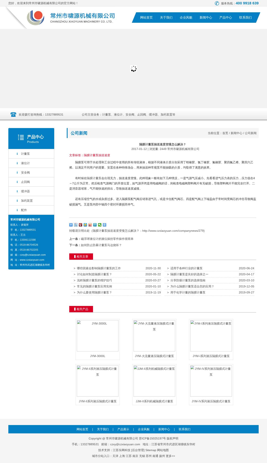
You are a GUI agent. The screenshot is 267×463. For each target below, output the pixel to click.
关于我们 (166, 17)
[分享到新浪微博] (90, 224)
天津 (115, 456)
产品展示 (123, 429)
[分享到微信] (100, 224)
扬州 (162, 456)
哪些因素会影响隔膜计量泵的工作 (97, 268)
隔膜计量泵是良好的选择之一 (187, 274)
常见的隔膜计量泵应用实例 (93, 286)
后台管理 (138, 450)
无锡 (142, 456)
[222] (133, 68)
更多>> (170, 456)
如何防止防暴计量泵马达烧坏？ (101, 245)
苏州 (149, 456)
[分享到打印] (104, 224)
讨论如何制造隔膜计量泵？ (93, 274)
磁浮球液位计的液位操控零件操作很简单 (107, 238)
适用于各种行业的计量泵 (185, 268)
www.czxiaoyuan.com (32, 259)
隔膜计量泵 (94, 178)
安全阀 (25, 172)
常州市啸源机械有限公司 (183, 149)
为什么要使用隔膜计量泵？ (93, 292)
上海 (122, 456)
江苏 (129, 456)
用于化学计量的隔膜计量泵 (186, 292)
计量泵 (25, 153)
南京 (135, 456)
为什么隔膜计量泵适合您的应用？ (190, 286)
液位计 (25, 163)
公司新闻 (251, 133)
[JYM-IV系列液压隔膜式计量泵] (211, 395)
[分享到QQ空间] (85, 224)
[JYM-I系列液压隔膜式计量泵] (211, 350)
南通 (155, 456)
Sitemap (150, 450)
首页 (225, 133)
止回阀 (25, 182)
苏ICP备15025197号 (152, 438)
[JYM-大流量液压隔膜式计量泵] (154, 350)
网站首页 (146, 17)
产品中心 (225, 17)
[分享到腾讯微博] (95, 224)
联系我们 (245, 17)
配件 (24, 210)
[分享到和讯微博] (80, 224)
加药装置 (27, 200)
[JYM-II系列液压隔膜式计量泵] (98, 395)
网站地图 (163, 450)
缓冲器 (25, 191)
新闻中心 (206, 17)
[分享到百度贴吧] (76, 224)
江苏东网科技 (121, 450)
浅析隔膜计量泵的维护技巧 (93, 280)
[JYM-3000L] (98, 350)
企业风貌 (186, 17)
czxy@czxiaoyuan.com (33, 254)
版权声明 (172, 438)
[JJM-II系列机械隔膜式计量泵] (154, 395)
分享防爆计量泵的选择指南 (186, 280)
